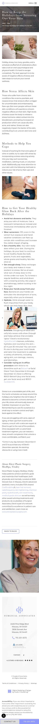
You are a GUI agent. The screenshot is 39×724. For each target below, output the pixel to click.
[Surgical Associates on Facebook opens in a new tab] (24, 655)
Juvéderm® (9, 382)
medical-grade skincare (12, 496)
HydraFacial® (10, 341)
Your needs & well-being (19, 585)
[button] (4, 716)
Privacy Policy (23, 683)
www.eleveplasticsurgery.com (14, 512)
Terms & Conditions (9, 683)
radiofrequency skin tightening (15, 490)
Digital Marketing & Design (21, 691)
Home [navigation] (3, 23)
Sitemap (34, 683)
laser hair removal (23, 487)
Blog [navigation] (8, 23)
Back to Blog (10, 531)
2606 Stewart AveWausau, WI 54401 (19, 630)
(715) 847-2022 (16, 714)
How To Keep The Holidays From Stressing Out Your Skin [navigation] (17, 25)
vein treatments (26, 493)
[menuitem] (24, 655)
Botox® (24, 368)
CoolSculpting (8, 487)
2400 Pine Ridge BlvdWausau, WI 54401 (20, 625)
